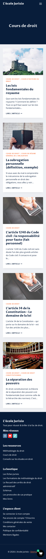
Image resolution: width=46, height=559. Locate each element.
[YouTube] (10, 436)
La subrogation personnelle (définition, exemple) (22, 164)
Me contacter (9, 526)
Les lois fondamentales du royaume (19, 89)
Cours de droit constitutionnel (20, 374)
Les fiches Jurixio (11, 474)
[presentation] (23, 61)
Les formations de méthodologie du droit (22, 478)
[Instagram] (5, 436)
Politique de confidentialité (15, 530)
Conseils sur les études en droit (18, 459)
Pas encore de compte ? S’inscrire (19, 518)
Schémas (7, 490)
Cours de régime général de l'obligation (21, 154)
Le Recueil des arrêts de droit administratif (17, 484)
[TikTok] (15, 436)
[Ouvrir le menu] (40, 3)
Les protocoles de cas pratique (17, 494)
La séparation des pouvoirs (19, 381)
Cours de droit (12, 79)
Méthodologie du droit (13, 450)
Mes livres (8, 498)
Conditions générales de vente (17, 522)
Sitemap (34, 551)
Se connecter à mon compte (16, 513)
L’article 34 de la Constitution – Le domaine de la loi (19, 312)
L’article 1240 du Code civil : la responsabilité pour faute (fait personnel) (22, 237)
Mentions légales (11, 534)
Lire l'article (14, 113)
